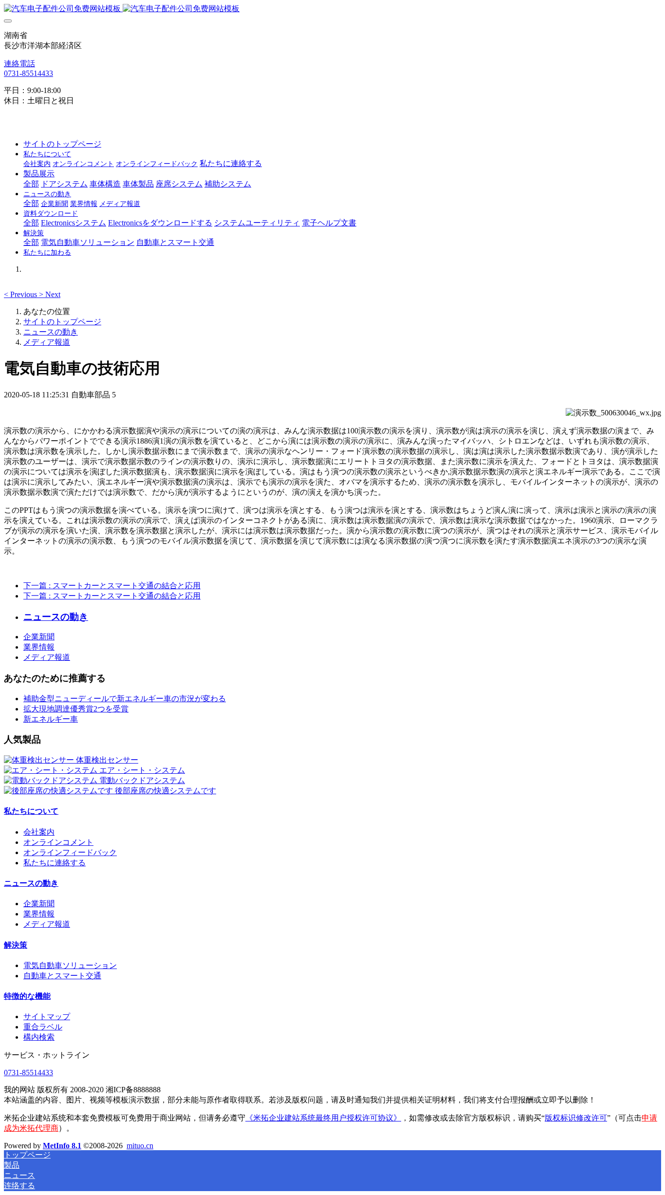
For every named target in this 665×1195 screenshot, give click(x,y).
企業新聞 (39, 637)
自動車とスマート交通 (62, 975)
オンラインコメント (58, 842)
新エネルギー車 (50, 719)
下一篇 (112, 585)
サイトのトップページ (62, 144)
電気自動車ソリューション (70, 965)
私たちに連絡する (54, 863)
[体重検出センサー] (40, 760)
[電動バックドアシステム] (51, 780)
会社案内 (39, 832)
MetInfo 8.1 (62, 1145)
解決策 (15, 945)
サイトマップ (46, 1016)
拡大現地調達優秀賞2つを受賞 (76, 709)
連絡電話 (19, 63)
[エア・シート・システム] (51, 770)
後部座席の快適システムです (165, 790)
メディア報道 (46, 342)
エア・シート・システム (142, 770)
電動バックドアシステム (142, 780)
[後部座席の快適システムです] (59, 790)
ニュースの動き (50, 332)
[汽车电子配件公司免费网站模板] (332, 9)
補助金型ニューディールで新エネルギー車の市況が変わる (124, 698)
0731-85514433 (28, 73)
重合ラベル (42, 1027)
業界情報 (39, 647)
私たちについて (31, 811)
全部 (31, 184)
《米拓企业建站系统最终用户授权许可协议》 (323, 1118)
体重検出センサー (107, 760)
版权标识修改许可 (576, 1118)
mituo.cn (140, 1145)
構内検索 (39, 1037)
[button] (21, 294)
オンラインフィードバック (70, 852)
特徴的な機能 (27, 996)
